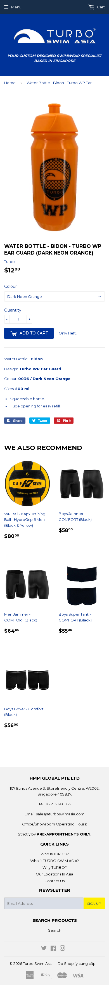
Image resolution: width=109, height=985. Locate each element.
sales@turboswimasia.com (60, 814)
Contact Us (54, 881)
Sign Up (94, 903)
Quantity (12, 310)
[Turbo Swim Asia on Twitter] (44, 949)
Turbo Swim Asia (38, 963)
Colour (10, 286)
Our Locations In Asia (54, 874)
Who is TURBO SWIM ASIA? (54, 860)
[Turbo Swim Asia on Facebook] (53, 949)
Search (54, 930)
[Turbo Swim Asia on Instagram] (62, 949)
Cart (100, 7)
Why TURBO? (54, 867)
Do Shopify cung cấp (77, 963)
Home (10, 82)
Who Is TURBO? (55, 854)
